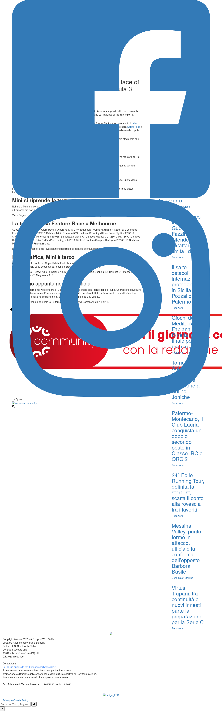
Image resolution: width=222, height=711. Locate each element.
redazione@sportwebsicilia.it (32, 663)
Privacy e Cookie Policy (15, 700)
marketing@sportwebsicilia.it (40, 667)
